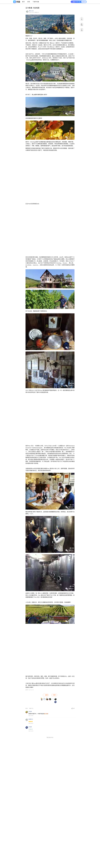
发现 (28, 1)
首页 (23, 1)
